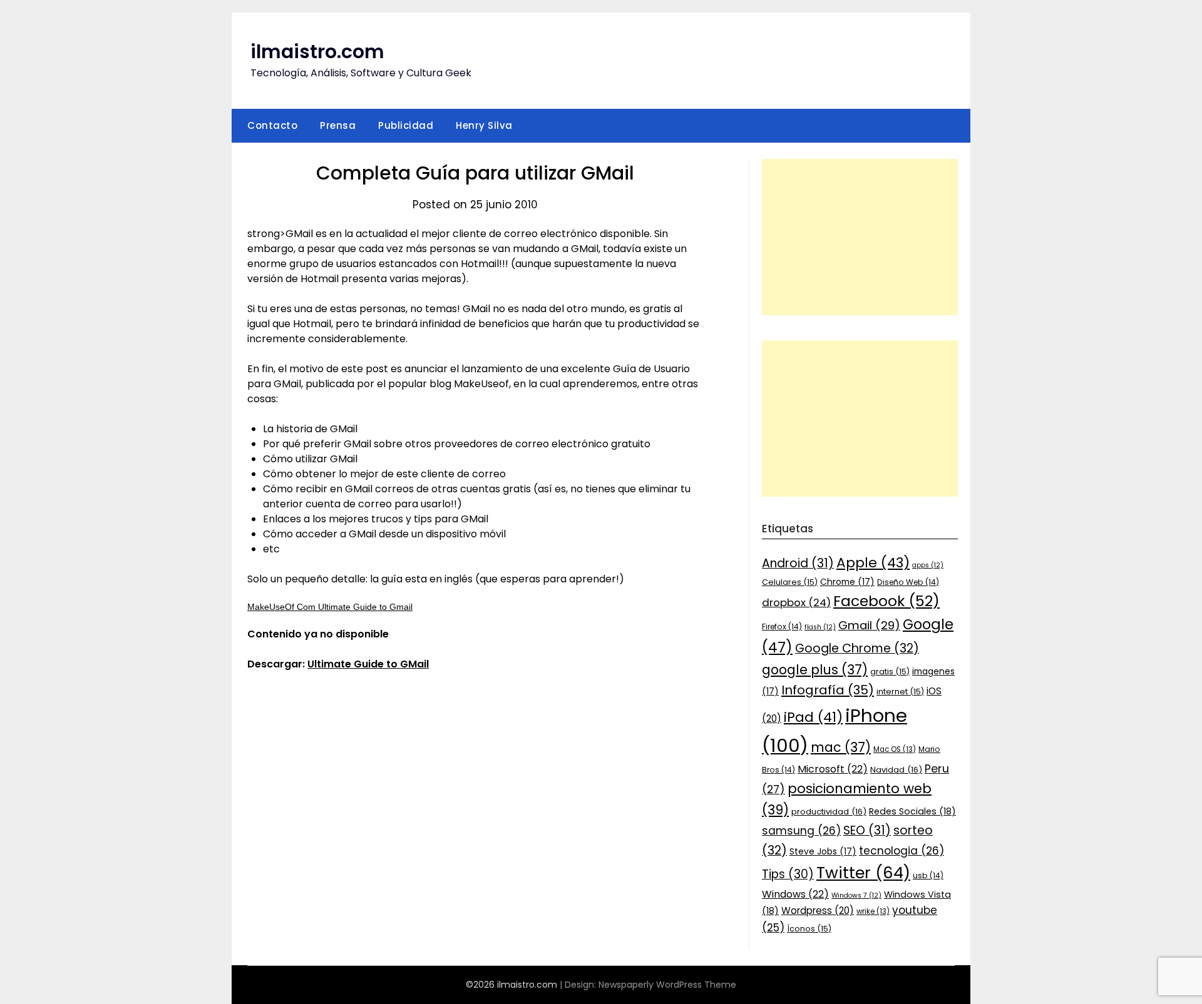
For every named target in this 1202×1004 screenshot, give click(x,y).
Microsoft (833, 769)
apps (927, 565)
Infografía (827, 690)
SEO (867, 830)
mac (841, 747)
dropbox (796, 602)
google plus (815, 670)
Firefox (782, 626)
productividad (828, 812)
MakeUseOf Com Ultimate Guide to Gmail (330, 607)
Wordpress (817, 910)
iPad (813, 717)
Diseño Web (908, 582)
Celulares (790, 582)
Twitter (863, 872)
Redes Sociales (912, 811)
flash (820, 627)
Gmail (869, 625)
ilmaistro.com (317, 51)
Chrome (847, 582)
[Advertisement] (860, 237)
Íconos (809, 928)
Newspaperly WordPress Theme (667, 984)
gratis (890, 671)
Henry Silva (484, 125)
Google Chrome (857, 648)
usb (928, 875)
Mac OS (894, 749)
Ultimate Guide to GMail (368, 664)
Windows (795, 894)
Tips (788, 874)
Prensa (338, 125)
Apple (873, 562)
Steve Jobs (822, 851)
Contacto (272, 125)
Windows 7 (856, 895)
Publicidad (405, 125)
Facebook (886, 601)
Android (798, 563)
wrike (873, 911)
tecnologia (901, 850)
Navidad (896, 770)
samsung (801, 830)
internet (900, 691)
